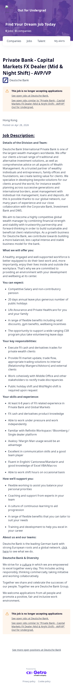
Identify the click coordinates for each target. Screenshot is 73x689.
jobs (29, 41)
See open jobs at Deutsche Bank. (30, 95)
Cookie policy (44, 681)
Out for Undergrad (32, 10)
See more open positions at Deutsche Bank (36, 649)
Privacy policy (29, 681)
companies (14, 41)
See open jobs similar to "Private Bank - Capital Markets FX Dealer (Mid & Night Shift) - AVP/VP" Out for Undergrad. (38, 104)
